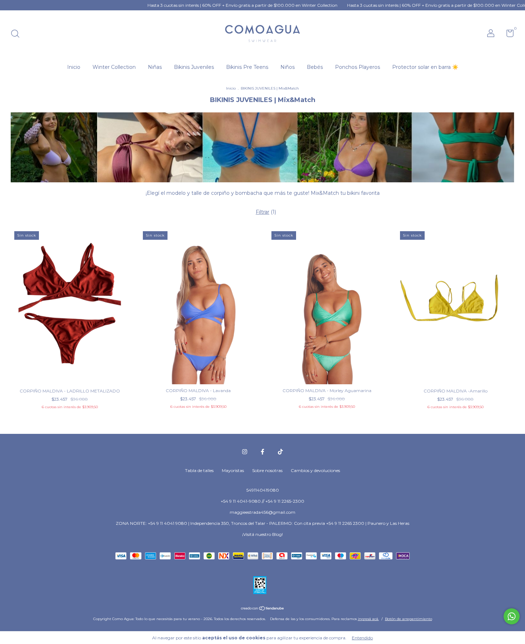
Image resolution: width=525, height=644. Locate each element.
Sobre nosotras (267, 470)
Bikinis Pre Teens (247, 67)
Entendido (362, 637)
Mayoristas (233, 470)
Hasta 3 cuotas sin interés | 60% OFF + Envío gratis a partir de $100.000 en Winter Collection (216, 5)
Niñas (155, 67)
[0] (507, 35)
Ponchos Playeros (357, 67)
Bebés (315, 67)
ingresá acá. (368, 619)
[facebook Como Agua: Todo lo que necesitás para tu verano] (262, 452)
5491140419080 (262, 490)
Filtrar (262, 212)
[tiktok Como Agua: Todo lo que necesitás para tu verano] (280, 452)
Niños (287, 67)
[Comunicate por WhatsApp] (512, 616)
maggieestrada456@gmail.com (262, 512)
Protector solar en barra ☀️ (425, 67)
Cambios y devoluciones (315, 470)
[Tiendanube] (262, 609)
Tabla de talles (199, 470)
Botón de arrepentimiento (408, 619)
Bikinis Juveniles (194, 67)
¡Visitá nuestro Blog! (262, 534)
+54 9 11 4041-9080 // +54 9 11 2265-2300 (262, 501)
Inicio (73, 67)
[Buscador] (18, 34)
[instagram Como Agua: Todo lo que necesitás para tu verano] (245, 452)
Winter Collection (114, 67)
